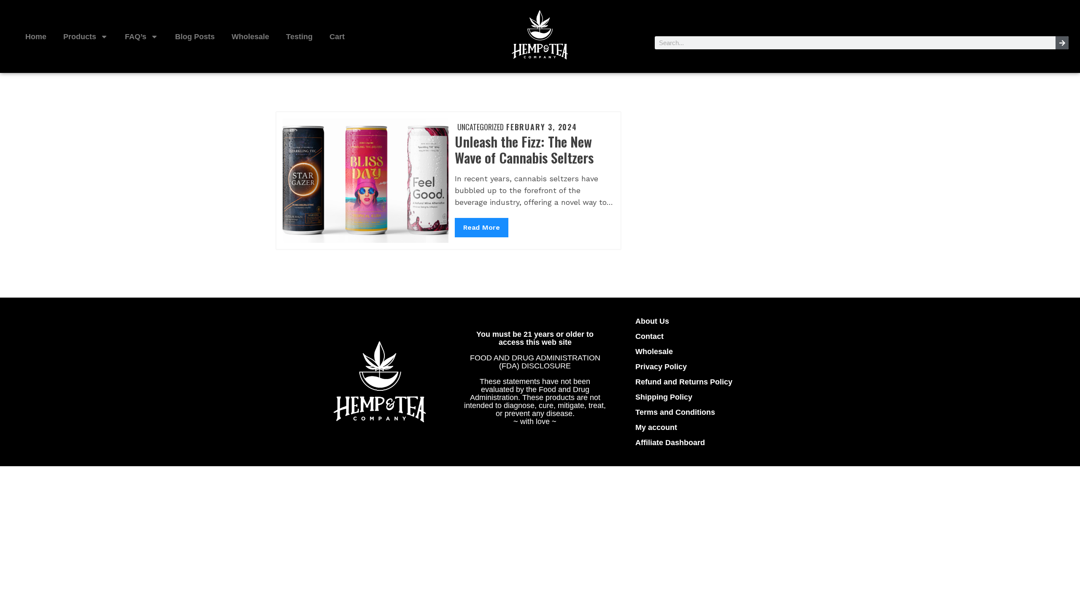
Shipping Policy (663, 397)
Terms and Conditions (675, 412)
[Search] (1062, 42)
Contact (649, 336)
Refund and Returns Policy (683, 382)
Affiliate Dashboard (670, 442)
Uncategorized (480, 126)
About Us (652, 321)
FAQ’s (135, 36)
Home (35, 36)
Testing (299, 36)
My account (656, 427)
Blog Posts (195, 36)
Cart (337, 36)
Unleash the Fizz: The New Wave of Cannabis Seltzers (524, 149)
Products (79, 36)
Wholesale (250, 36)
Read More (481, 224)
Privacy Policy (661, 367)
